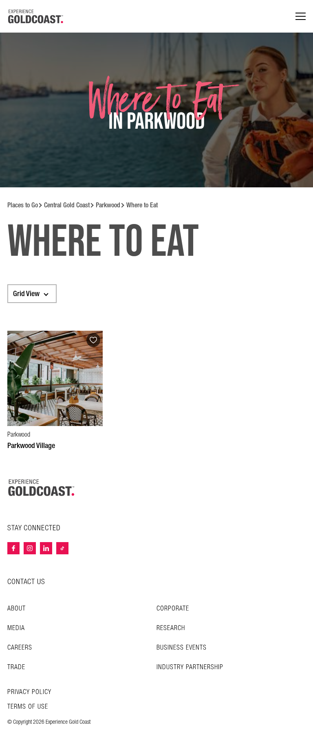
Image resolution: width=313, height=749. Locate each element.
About (16, 609)
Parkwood (108, 205)
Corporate (172, 609)
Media (16, 628)
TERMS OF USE (27, 707)
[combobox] (32, 293)
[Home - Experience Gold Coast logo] (35, 16)
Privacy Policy (29, 692)
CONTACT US (26, 582)
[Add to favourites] (93, 340)
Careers (19, 648)
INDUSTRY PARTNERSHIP (189, 667)
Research (170, 628)
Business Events (181, 648)
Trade (16, 667)
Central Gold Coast (67, 205)
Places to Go (22, 205)
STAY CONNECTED (34, 528)
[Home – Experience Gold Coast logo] (41, 487)
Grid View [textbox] (26, 294)
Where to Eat (142, 205)
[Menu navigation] (300, 16)
